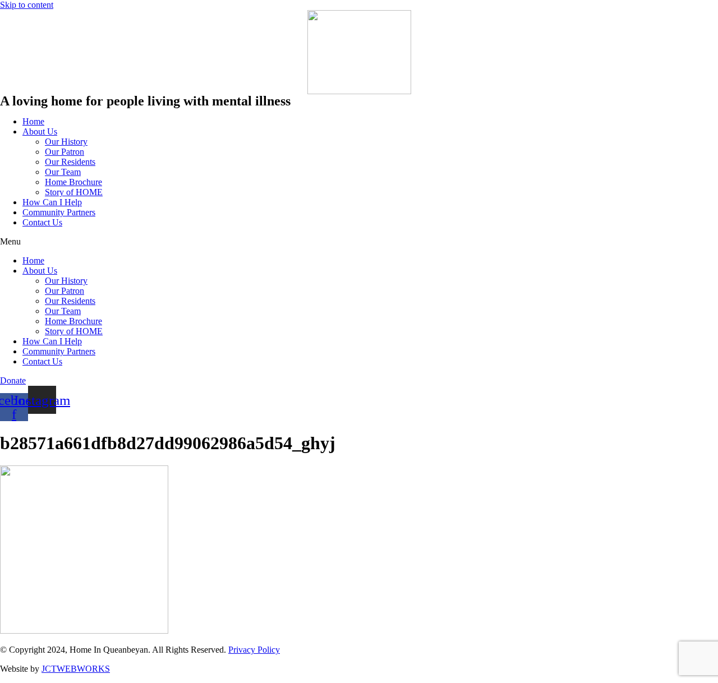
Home (33, 121)
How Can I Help (52, 202)
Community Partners (58, 212)
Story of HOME (74, 192)
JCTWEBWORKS (76, 668)
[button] (359, 242)
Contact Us (42, 222)
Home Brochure (73, 182)
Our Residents (70, 162)
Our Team (63, 172)
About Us (39, 131)
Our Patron (64, 151)
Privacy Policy (254, 649)
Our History (66, 141)
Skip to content (26, 5)
